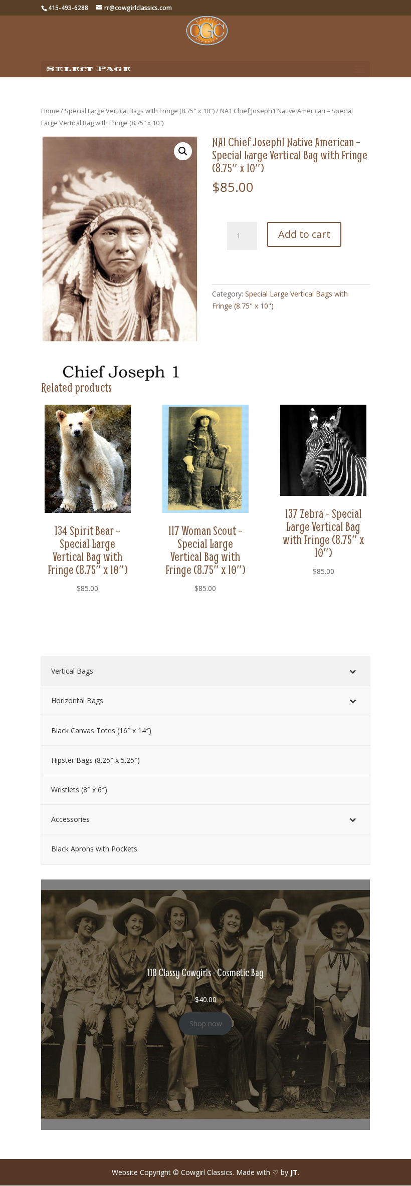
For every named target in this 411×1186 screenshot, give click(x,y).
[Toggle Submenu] (352, 671)
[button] (183, 151)
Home (50, 110)
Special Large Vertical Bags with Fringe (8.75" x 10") (140, 110)
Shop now (205, 1023)
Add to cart (304, 234)
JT (294, 1172)
